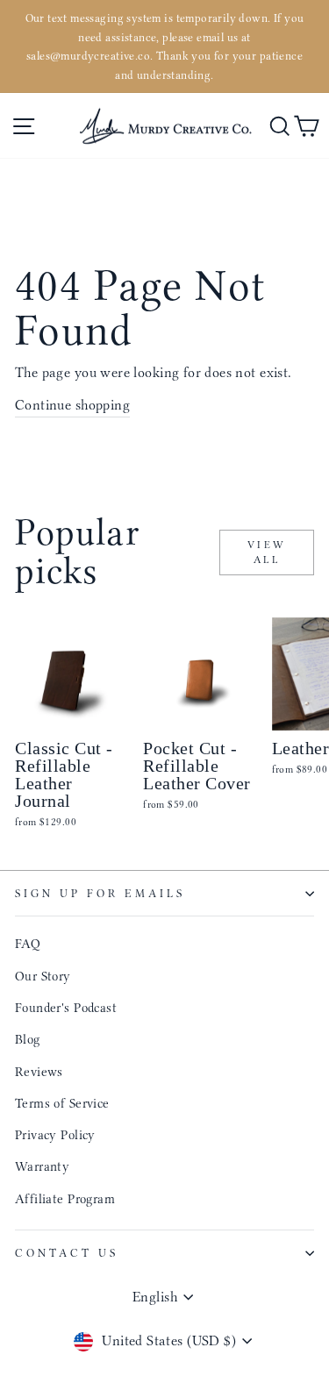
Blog (27, 1039)
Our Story (43, 976)
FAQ (27, 944)
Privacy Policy (55, 1135)
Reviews (39, 1072)
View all (267, 552)
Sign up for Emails (100, 893)
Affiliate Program (65, 1199)
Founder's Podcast (66, 1008)
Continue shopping (72, 404)
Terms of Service (62, 1103)
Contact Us (66, 1252)
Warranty (42, 1166)
